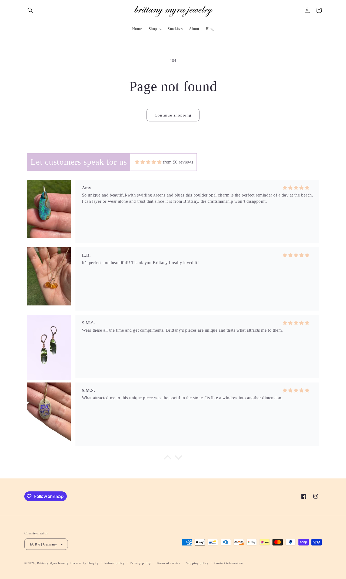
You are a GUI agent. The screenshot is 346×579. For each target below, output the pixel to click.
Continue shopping (173, 115)
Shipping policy (197, 563)
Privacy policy (140, 563)
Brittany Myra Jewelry (53, 563)
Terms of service (168, 563)
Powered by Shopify (84, 563)
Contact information (228, 563)
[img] (148, 162)
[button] (30, 10)
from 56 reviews (178, 162)
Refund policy (114, 563)
